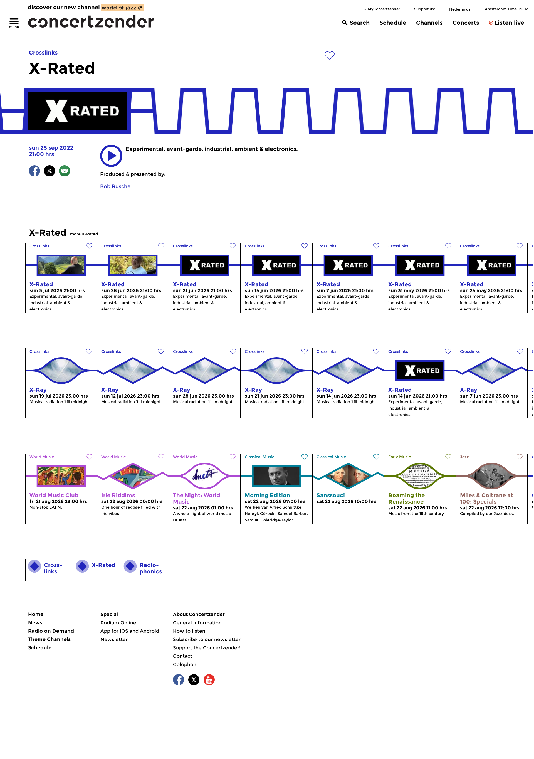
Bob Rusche (115, 186)
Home (35, 614)
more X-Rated (84, 233)
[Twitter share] (49, 171)
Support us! (424, 9)
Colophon (184, 664)
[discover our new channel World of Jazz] (122, 7)
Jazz (464, 456)
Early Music (399, 456)
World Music (41, 456)
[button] (111, 156)
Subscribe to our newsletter (207, 639)
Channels (429, 22)
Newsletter (114, 639)
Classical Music (259, 456)
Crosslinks (43, 52)
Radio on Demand (51, 631)
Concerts (466, 22)
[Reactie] (64, 171)
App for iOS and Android (129, 631)
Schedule (392, 22)
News (35, 623)
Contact (182, 656)
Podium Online (118, 622)
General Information (197, 622)
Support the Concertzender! (207, 647)
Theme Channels (49, 639)
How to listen (189, 631)
